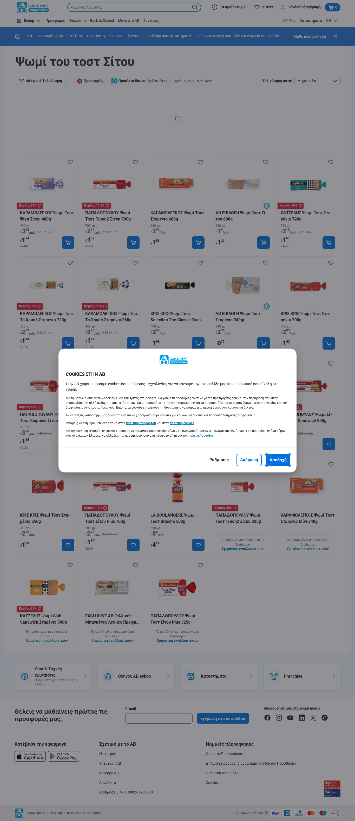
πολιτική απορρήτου (141, 423)
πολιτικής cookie (200, 435)
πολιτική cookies (182, 423)
